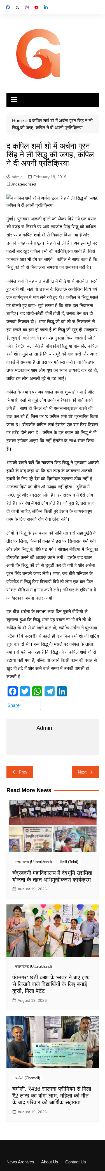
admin (17, 177)
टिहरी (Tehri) (69, 862)
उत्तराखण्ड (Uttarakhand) (33, 862)
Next (82, 772)
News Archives (20, 1162)
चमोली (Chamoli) (27, 1078)
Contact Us (75, 1162)
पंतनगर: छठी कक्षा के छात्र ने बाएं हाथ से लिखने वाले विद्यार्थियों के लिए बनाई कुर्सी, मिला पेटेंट (51, 984)
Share (14, 705)
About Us (49, 1162)
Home (18, 120)
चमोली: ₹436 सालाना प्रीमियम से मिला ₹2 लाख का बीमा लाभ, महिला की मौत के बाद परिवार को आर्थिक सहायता (51, 1095)
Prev (23, 772)
